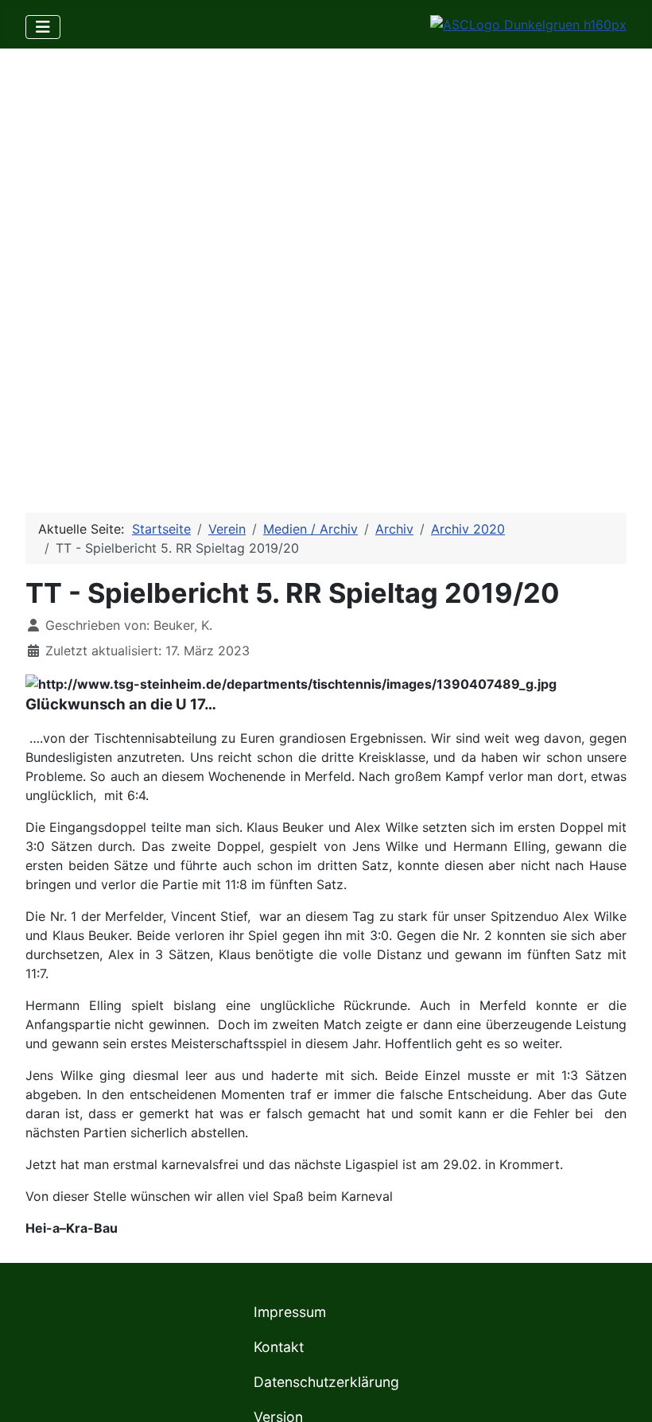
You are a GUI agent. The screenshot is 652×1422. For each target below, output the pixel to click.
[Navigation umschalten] (42, 27)
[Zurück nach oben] (624, 1392)
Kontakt (279, 1346)
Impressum (290, 1312)
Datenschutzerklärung (326, 1381)
